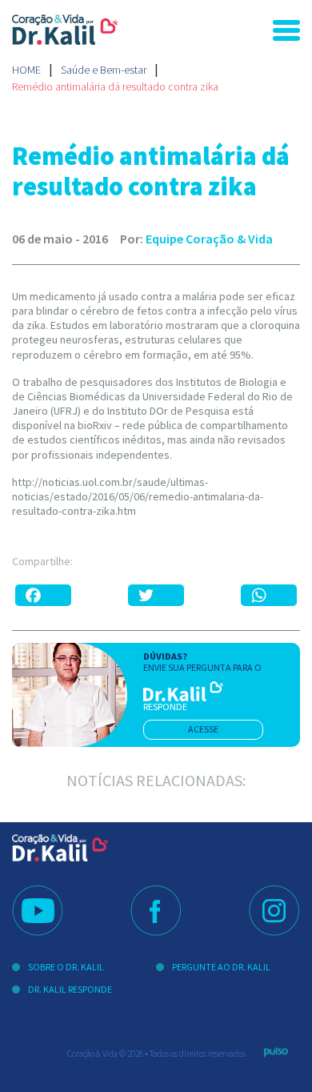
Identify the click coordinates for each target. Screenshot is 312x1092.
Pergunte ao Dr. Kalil (221, 967)
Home (26, 69)
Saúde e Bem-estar (103, 69)
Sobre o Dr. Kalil (66, 967)
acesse (203, 729)
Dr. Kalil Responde (70, 989)
